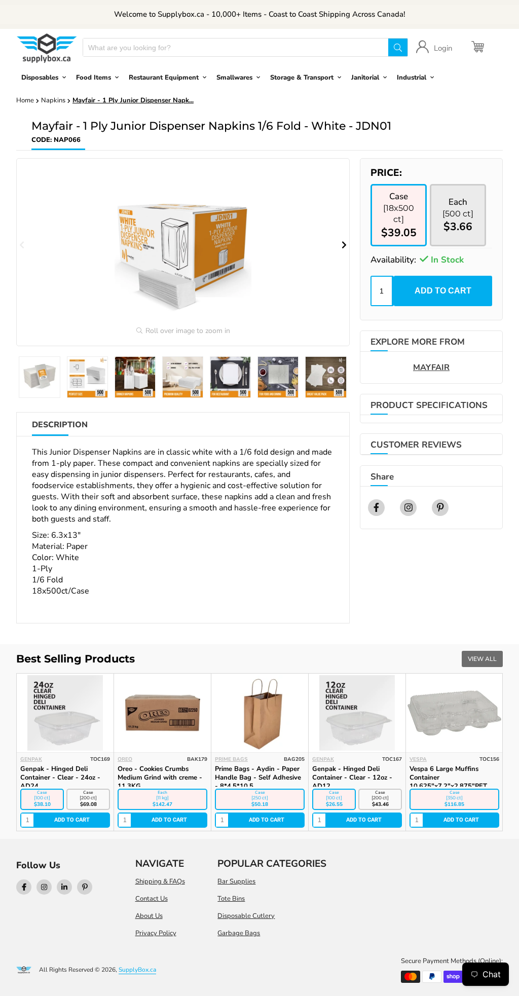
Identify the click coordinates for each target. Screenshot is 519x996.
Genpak (31, 759)
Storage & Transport (301, 77)
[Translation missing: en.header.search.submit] (397, 47)
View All (482, 659)
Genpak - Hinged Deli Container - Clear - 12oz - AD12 (352, 777)
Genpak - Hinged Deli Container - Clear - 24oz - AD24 (60, 777)
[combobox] (235, 47)
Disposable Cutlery (246, 915)
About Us (149, 915)
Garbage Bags (238, 933)
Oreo (125, 759)
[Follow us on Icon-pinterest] (84, 887)
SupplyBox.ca (137, 970)
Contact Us (151, 898)
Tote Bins (231, 898)
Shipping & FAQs (160, 881)
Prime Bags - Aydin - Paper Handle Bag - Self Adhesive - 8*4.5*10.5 (258, 777)
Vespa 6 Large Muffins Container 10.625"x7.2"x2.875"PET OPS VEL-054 (448, 781)
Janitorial (365, 77)
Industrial (411, 77)
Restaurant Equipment (164, 77)
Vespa (418, 759)
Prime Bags (231, 759)
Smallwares (234, 77)
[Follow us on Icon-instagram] (44, 887)
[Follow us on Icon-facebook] (23, 887)
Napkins (53, 100)
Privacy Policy (155, 933)
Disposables (39, 77)
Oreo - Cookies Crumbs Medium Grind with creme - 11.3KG (160, 777)
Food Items (93, 77)
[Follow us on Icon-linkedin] (64, 887)
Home (25, 100)
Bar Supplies (236, 881)
